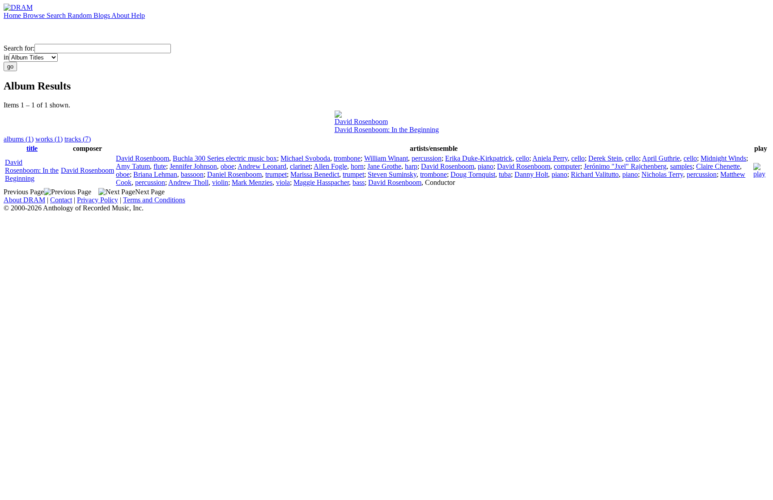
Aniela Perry (550, 158)
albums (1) (19, 139)
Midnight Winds (723, 158)
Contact (61, 200)
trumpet (276, 174)
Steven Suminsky (392, 174)
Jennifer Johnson (193, 166)
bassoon (192, 174)
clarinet (300, 166)
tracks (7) (77, 139)
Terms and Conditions (154, 200)
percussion (427, 158)
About (121, 15)
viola (283, 182)
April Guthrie (661, 158)
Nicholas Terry (662, 174)
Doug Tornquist (472, 174)
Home (13, 15)
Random (80, 15)
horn (357, 166)
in (6, 57)
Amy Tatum (133, 166)
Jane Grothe (384, 166)
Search (57, 15)
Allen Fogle (330, 166)
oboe (227, 166)
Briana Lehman (155, 174)
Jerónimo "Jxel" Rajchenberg (625, 166)
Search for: (19, 48)
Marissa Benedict (314, 174)
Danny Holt (531, 174)
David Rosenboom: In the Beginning (387, 129)
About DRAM (24, 200)
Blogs (102, 15)
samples (681, 166)
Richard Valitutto (595, 174)
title (32, 148)
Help (138, 15)
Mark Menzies (252, 182)
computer (567, 166)
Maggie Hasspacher (321, 182)
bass (359, 182)
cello (522, 158)
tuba (505, 174)
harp (411, 166)
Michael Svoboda (305, 158)
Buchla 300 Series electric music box (225, 158)
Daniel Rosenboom (234, 174)
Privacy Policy (97, 200)
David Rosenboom (361, 121)
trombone (347, 158)
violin (220, 182)
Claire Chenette (718, 166)
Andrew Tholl (188, 182)
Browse (35, 15)
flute (159, 166)
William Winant (386, 158)
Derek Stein (605, 158)
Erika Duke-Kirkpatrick (478, 158)
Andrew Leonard (262, 166)
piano (485, 166)
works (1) (49, 139)
